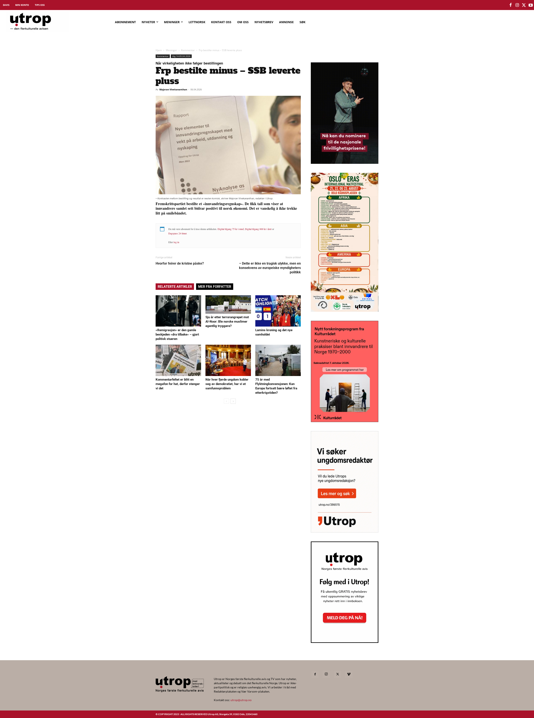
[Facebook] (315, 674)
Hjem (159, 50)
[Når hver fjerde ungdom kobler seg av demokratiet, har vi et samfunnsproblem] (228, 360)
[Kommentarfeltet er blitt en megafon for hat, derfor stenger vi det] (178, 360)
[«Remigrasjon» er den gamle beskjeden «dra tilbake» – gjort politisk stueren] (178, 311)
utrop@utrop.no (241, 700)
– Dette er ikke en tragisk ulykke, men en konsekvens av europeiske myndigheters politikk (270, 267)
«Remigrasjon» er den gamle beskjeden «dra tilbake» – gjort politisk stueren (177, 334)
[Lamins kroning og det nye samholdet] (278, 311)
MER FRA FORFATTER (214, 287)
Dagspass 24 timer (177, 233)
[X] (337, 674)
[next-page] (233, 401)
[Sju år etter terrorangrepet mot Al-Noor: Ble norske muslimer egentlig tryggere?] (228, 304)
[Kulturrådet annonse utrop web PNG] (344, 421)
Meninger (171, 50)
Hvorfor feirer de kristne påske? (180, 263)
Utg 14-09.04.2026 (181, 56)
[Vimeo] (349, 674)
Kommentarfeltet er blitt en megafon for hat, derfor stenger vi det (178, 384)
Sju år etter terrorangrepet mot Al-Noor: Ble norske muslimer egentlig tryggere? (227, 321)
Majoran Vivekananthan (173, 89)
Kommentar (188, 50)
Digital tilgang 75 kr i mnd (231, 229)
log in (176, 242)
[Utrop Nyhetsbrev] (344, 641)
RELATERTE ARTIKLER (175, 287)
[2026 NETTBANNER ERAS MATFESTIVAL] (344, 310)
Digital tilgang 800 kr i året (258, 229)
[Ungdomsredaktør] (344, 531)
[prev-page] (226, 401)
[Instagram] (326, 674)
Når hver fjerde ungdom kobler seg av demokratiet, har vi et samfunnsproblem (226, 384)
